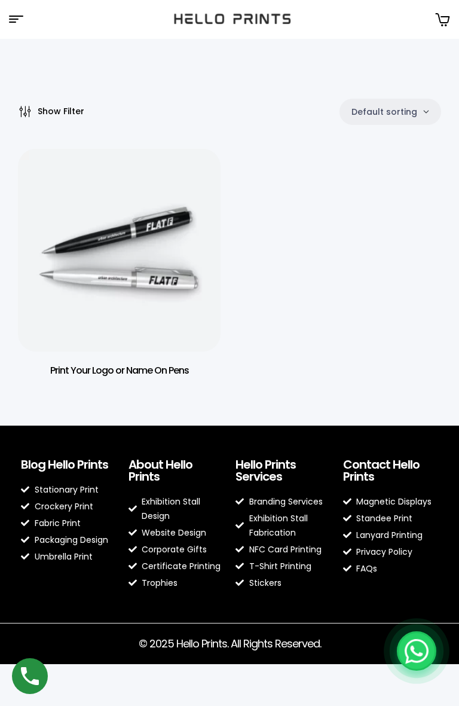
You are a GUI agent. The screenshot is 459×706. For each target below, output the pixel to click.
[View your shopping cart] (442, 19)
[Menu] (20, 19)
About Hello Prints (160, 470)
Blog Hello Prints (64, 464)
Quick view (194, 182)
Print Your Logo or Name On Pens (119, 370)
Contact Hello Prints (381, 470)
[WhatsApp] (416, 651)
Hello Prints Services (265, 470)
